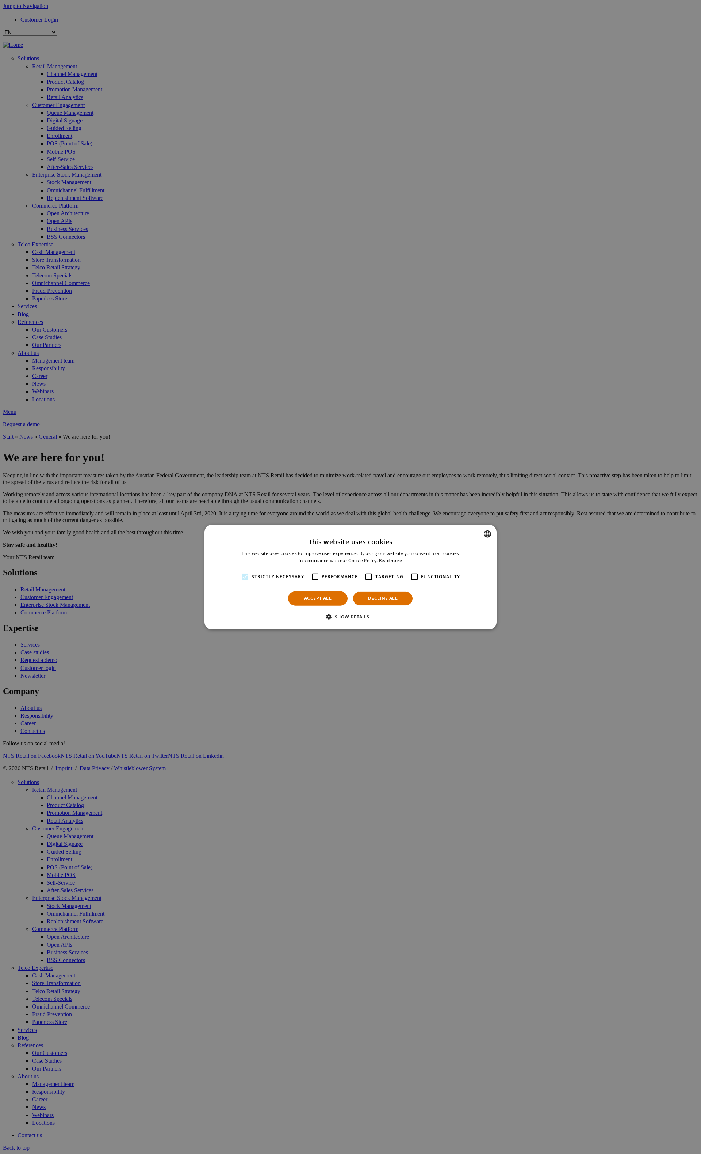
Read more (390, 560)
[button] (350, 616)
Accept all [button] (318, 598)
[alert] (350, 577)
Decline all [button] (383, 598)
